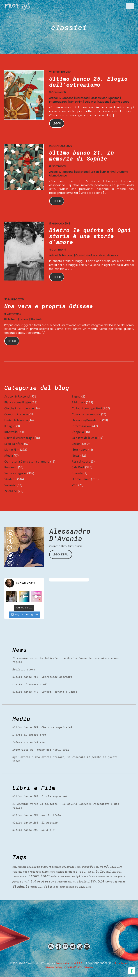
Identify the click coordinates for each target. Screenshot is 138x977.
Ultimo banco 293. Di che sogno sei (39, 796)
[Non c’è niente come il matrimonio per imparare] (11, 596)
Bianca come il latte (17, 402)
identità (70, 871)
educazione (113, 866)
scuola (98, 881)
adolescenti (19, 866)
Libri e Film (75, 102)
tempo (34, 886)
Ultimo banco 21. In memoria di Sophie (81, 155)
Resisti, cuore (81, 462)
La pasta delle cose (85, 438)
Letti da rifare (13, 444)
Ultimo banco (120, 102)
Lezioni (95, 172)
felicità (35, 871)
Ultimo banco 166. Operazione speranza (42, 677)
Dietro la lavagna (16, 420)
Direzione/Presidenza (86, 420)
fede (26, 871)
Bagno (76, 397)
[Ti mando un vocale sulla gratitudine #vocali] (36, 596)
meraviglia (75, 876)
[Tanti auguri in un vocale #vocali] (24, 596)
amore (46, 866)
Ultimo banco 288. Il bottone (35, 822)
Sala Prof (90, 102)
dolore (99, 866)
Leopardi (117, 871)
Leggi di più (60, 554)
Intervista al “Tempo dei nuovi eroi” (41, 749)
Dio (92, 866)
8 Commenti (12, 314)
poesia (16, 881)
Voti (74, 485)
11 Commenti (57, 92)
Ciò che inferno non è (19, 408)
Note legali (121, 963)
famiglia (17, 871)
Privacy (88, 967)
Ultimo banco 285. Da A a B (33, 830)
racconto (62, 881)
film (45, 871)
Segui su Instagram (26, 614)
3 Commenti (57, 166)
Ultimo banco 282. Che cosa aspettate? (42, 727)
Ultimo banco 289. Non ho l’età (36, 815)
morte (87, 876)
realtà (71, 882)
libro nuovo (80, 450)
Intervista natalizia (28, 742)
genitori (60, 872)
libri (45, 876)
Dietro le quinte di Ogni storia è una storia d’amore (90, 236)
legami (105, 871)
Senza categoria (15, 473)
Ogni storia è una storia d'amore (96, 255)
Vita (47, 886)
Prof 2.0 (17, 6)
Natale (96, 876)
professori (47, 881)
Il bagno (9, 426)
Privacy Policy (53, 967)
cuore (78, 866)
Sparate (77, 473)
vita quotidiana (63, 886)
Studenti (103, 102)
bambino (56, 866)
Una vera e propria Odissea (48, 306)
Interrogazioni (58, 102)
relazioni (82, 881)
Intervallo (11, 432)
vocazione (83, 886)
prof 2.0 (29, 881)
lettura (33, 876)
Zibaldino (10, 491)
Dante (85, 866)
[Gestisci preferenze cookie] (131, 970)
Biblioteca (82, 98)
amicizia (33, 866)
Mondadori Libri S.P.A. (69, 963)
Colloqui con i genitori (105, 98)
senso (109, 881)
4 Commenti (57, 249)
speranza (120, 881)
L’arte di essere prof (29, 684)
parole (114, 876)
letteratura (19, 876)
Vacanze (10, 485)
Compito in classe (16, 414)
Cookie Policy (73, 967)
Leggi (57, 123)
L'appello (78, 432)
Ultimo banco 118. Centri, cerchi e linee (44, 691)
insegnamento (87, 871)
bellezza (68, 866)
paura (121, 876)
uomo (40, 887)
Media (8, 456)
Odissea (104, 876)
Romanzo (10, 467)
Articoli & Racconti (61, 98)
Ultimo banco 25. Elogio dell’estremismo (88, 81)
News (76, 456)
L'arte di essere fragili (19, 438)
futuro (51, 872)
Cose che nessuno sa (86, 414)
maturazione (59, 876)
